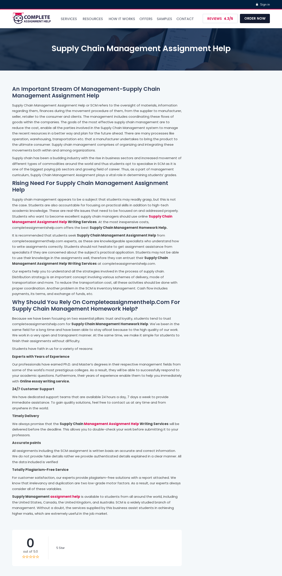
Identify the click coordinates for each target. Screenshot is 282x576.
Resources (93, 18)
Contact (185, 18)
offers (145, 18)
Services (69, 18)
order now (254, 18)
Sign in (265, 4)
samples (164, 18)
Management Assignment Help (111, 423)
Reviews (220, 18)
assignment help (65, 496)
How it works (122, 18)
